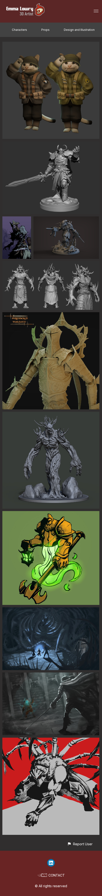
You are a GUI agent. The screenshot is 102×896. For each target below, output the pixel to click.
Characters (19, 30)
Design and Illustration (79, 30)
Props (45, 30)
